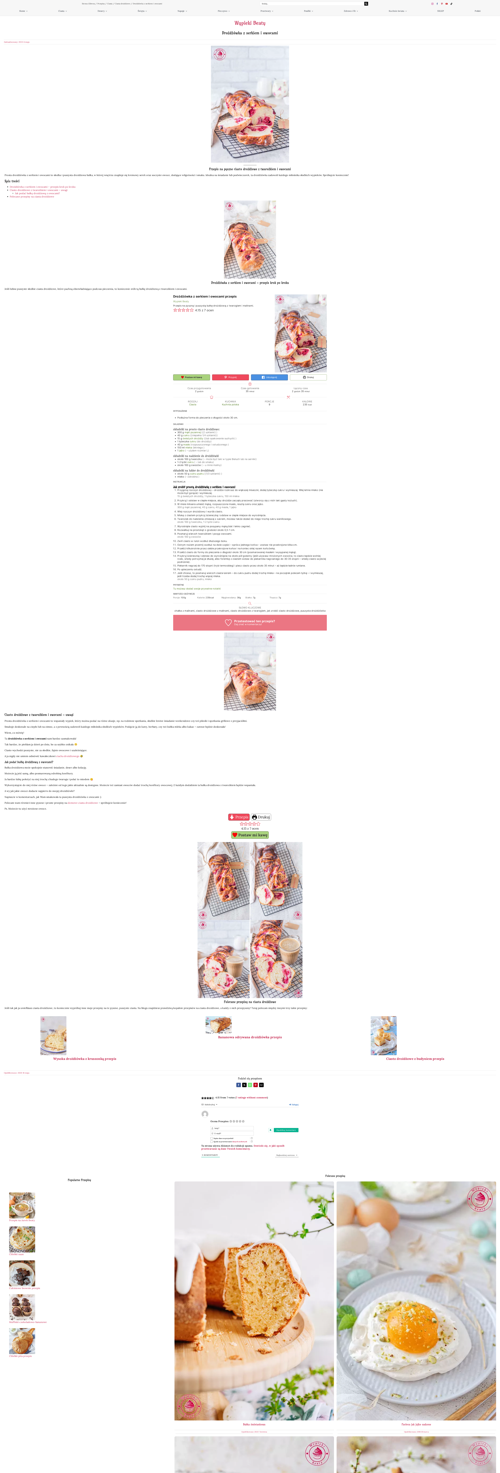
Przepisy (101, 3)
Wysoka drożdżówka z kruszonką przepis (84, 1059)
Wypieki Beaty (250, 23)
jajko (181, 450)
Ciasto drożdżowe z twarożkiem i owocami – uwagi (39, 190)
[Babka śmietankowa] (254, 1183)
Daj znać (239, 624)
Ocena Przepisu (219, 1121)
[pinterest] (442, 4)
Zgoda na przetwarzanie (230, 1142)
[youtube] (447, 4)
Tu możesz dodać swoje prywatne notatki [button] (197, 588)
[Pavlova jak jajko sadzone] (416, 1183)
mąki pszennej (193, 432)
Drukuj (310, 377)
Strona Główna (88, 3)
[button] (175, 310)
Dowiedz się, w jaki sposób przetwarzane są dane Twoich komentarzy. (243, 1147)
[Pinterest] (255, 1085)
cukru (186, 435)
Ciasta (110, 3)
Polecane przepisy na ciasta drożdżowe (32, 196)
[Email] (261, 1085)
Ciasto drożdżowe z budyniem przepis (415, 1059)
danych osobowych (239, 1142)
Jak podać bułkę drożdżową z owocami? (37, 193)
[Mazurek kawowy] (416, 1437)
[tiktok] (451, 4)
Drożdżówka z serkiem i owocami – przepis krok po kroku (43, 186)
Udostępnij (271, 377)
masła (186, 444)
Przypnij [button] (232, 377)
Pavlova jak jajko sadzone (416, 1424)
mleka (188, 447)
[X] (244, 1085)
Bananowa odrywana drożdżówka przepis (250, 1037)
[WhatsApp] (250, 1085)
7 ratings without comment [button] (251, 1097)
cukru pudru (197, 473)
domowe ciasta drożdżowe (83, 802)
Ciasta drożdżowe (122, 3)
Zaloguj (294, 1104)
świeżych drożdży (193, 438)
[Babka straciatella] (254, 1437)
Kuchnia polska (230, 404)
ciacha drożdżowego (67, 756)
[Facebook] (238, 1085)
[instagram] (432, 4)
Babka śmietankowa (254, 1424)
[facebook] (437, 4)
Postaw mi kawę (193, 377)
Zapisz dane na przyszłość (224, 1138)
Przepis (241, 817)
